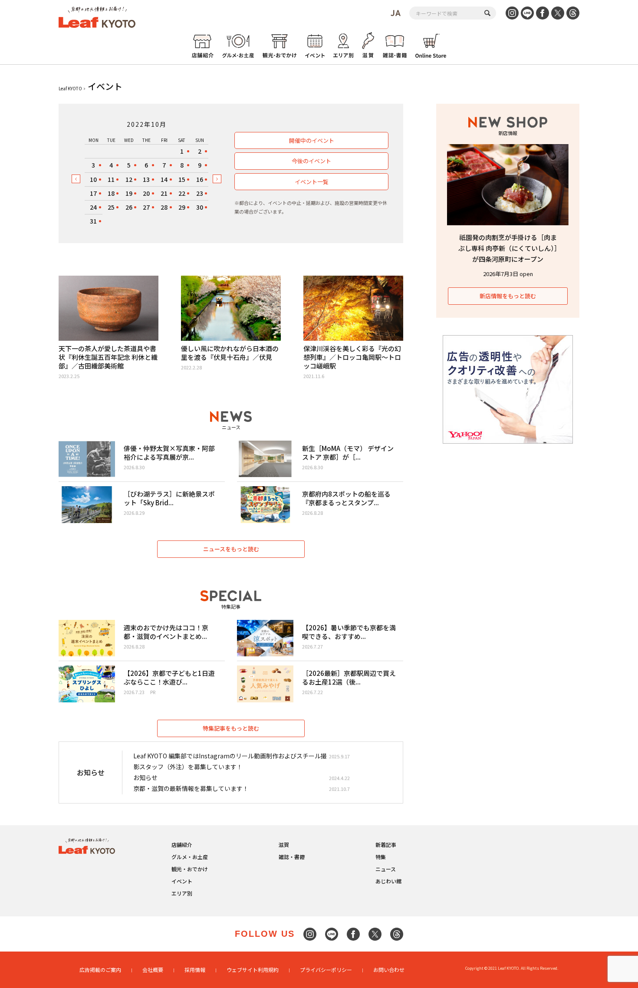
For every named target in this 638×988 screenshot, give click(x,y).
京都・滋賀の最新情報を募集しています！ (191, 788)
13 (146, 179)
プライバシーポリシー (326, 969)
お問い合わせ (389, 969)
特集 (380, 856)
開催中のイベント (311, 140)
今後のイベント (311, 161)
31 (93, 221)
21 (164, 193)
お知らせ (145, 777)
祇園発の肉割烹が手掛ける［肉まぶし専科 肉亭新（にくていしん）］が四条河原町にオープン (508, 248)
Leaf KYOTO (70, 88)
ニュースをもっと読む (231, 549)
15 (181, 179)
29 (181, 207)
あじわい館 (388, 881)
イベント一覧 (312, 182)
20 (146, 193)
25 (111, 207)
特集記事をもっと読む (231, 728)
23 (199, 193)
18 (111, 193)
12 (128, 179)
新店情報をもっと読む (508, 296)
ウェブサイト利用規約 (253, 969)
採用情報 (194, 969)
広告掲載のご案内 (100, 969)
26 (128, 207)
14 (164, 179)
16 (199, 179)
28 (164, 207)
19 (128, 193)
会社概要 (152, 969)
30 (199, 207)
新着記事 (385, 844)
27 (146, 207)
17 (93, 193)
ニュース (385, 869)
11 (111, 179)
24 (93, 207)
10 (93, 179)
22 (181, 193)
